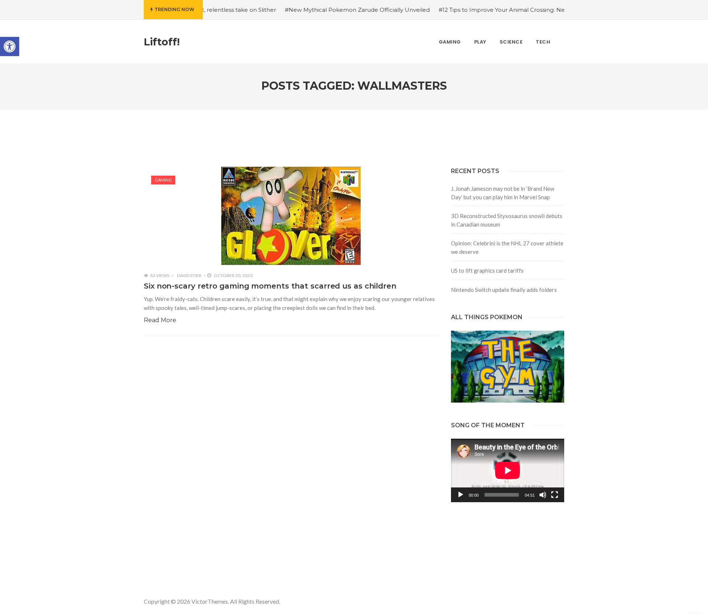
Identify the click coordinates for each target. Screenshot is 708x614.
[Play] (460, 495)
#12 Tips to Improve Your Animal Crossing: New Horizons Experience (514, 9)
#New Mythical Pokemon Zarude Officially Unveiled (337, 9)
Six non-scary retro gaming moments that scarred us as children (270, 286)
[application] (507, 470)
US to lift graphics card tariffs (487, 270)
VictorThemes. (210, 601)
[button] (9, 46)
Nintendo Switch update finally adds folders (504, 289)
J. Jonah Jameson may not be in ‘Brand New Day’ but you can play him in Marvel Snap (502, 192)
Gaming (163, 179)
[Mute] (542, 495)
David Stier (189, 275)
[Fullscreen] (554, 495)
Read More (160, 320)
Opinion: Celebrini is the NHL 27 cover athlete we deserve (507, 247)
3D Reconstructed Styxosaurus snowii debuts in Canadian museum (506, 220)
